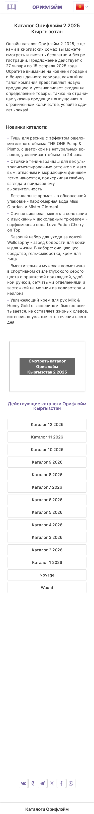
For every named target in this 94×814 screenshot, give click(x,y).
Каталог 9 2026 (47, 462)
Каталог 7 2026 (47, 487)
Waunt (47, 587)
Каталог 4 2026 (47, 524)
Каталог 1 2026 (47, 562)
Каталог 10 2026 (47, 449)
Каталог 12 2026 (47, 424)
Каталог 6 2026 (47, 499)
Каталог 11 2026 (47, 436)
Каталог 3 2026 (47, 537)
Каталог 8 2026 (47, 474)
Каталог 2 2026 (47, 549)
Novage (47, 574)
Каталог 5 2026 (47, 512)
